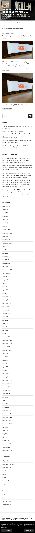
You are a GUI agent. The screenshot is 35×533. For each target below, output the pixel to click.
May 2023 (5, 326)
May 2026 (5, 216)
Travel (4, 484)
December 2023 (7, 303)
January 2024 (6, 300)
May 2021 (5, 404)
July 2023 (5, 320)
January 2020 (6, 447)
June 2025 (5, 253)
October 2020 (6, 420)
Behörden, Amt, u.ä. (8, 464)
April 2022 (5, 367)
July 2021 (5, 397)
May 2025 (5, 256)
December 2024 (7, 266)
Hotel (4, 471)
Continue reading (7, 108)
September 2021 (7, 390)
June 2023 (5, 323)
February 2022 (6, 373)
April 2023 (5, 330)
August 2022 (6, 353)
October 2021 (6, 387)
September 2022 (7, 350)
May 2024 (5, 286)
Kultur (4, 474)
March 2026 (5, 223)
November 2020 (7, 417)
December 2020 (7, 414)
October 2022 (6, 347)
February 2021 (6, 410)
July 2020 (5, 427)
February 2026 (6, 226)
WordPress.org (6, 504)
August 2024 (6, 280)
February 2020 (6, 444)
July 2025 (5, 250)
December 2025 (7, 233)
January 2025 (6, 263)
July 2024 (5, 283)
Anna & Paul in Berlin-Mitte (17, 162)
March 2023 (5, 333)
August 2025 (6, 246)
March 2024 (5, 293)
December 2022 (7, 340)
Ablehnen (29, 530)
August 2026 (6, 206)
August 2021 (6, 393)
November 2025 (7, 236)
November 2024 (7, 270)
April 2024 (5, 290)
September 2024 (7, 276)
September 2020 (7, 424)
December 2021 (7, 380)
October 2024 (6, 273)
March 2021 (5, 407)
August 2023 (6, 317)
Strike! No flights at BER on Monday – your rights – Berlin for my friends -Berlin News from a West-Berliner (16, 182)
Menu (18, 22)
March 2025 (5, 260)
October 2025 (6, 239)
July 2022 (5, 357)
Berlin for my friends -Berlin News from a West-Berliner (17, 12)
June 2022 (5, 360)
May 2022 (5, 363)
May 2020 (5, 434)
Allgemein (5, 461)
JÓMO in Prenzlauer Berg (9, 137)
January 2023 (6, 337)
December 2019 (7, 450)
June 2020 (5, 430)
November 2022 (7, 343)
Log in (4, 494)
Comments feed (7, 501)
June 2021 (5, 400)
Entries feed (6, 498)
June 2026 (5, 213)
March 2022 (5, 370)
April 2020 (5, 437)
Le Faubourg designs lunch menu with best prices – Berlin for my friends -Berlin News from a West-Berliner (17, 160)
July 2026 (5, 209)
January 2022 (6, 377)
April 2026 (5, 219)
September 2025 (7, 243)
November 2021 (7, 383)
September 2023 (7, 313)
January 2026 (6, 229)
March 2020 (5, 440)
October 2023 (6, 310)
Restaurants (5, 481)
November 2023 (7, 306)
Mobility (4, 477)
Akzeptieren (6, 530)
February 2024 (6, 296)
